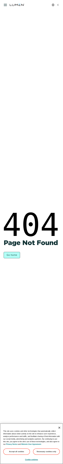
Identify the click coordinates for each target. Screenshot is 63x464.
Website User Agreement (31, 444)
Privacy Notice (12, 444)
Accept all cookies (16, 451)
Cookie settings (31, 459)
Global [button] (55, 5)
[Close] (59, 427)
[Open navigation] (5, 5)
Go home (12, 255)
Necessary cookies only (46, 451)
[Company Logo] (17, 5)
